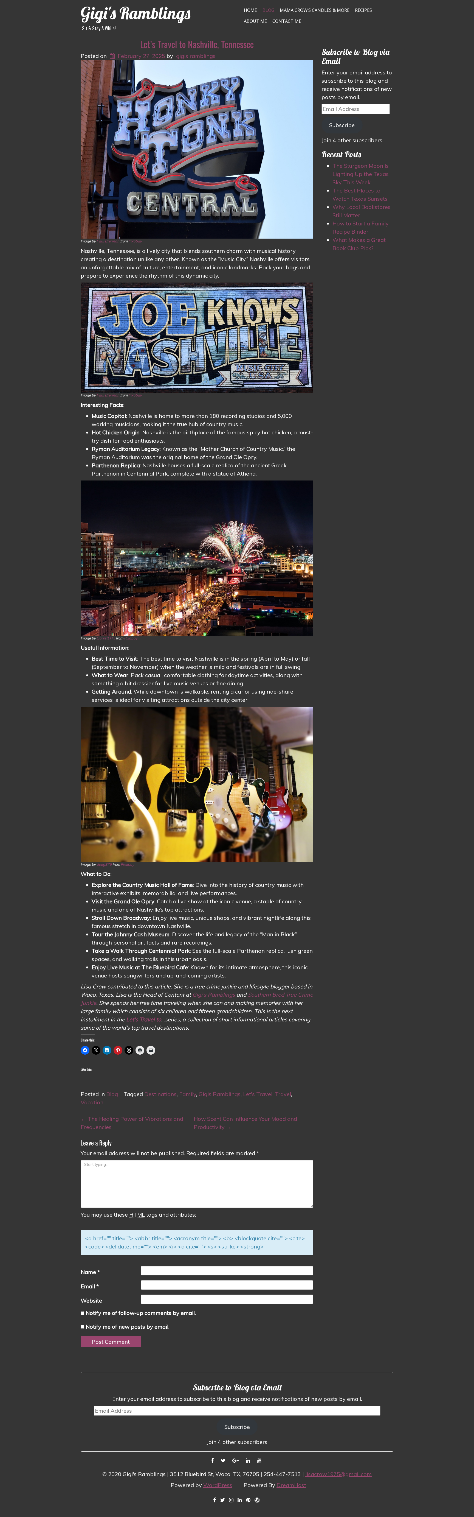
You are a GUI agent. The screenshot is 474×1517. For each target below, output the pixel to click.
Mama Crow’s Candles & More (314, 10)
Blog (268, 10)
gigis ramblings (196, 55)
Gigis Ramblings (220, 1094)
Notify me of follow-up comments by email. (141, 1312)
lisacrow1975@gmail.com (338, 1474)
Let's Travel (257, 1094)
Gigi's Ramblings (135, 12)
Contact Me (286, 21)
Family (187, 1094)
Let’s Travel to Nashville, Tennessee (197, 44)
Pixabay (135, 241)
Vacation (92, 1102)
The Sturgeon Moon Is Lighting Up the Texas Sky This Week (360, 174)
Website (91, 1300)
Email (90, 1286)
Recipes (363, 10)
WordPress (217, 1485)
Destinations (160, 1094)
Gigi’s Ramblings (213, 994)
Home (250, 10)
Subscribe (342, 125)
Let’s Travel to (143, 1019)
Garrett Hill (106, 638)
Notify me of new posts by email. (128, 1326)
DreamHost (291, 1485)
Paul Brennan (108, 241)
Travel (283, 1094)
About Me (255, 21)
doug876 (104, 864)
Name (90, 1272)
